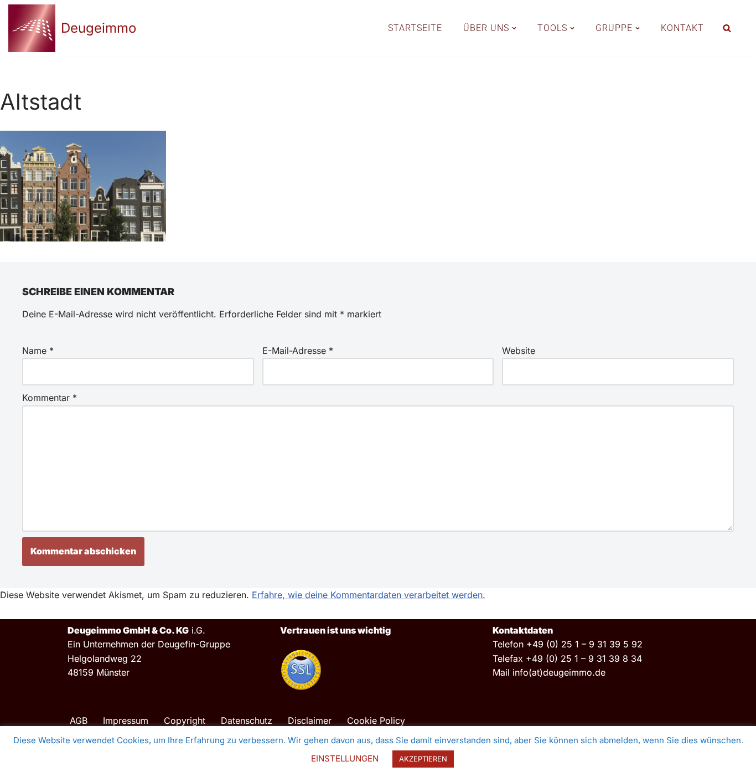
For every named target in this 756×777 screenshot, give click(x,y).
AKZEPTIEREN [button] (423, 758)
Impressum (125, 720)
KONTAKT (682, 28)
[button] (514, 28)
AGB (78, 720)
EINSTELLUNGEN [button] (345, 758)
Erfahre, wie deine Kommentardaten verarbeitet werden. (368, 594)
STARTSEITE (415, 28)
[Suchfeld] (727, 28)
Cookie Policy (376, 720)
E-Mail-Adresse (297, 350)
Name (38, 350)
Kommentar (49, 397)
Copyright (184, 720)
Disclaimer (310, 720)
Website (518, 350)
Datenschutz (246, 720)
